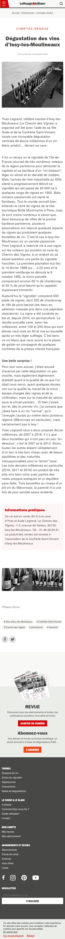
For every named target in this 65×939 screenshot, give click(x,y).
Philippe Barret (11, 607)
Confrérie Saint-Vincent (49, 621)
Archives (6, 858)
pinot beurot (37, 627)
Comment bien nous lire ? (15, 809)
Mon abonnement (11, 836)
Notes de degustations (14, 791)
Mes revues (8, 831)
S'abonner (32, 750)
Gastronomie (9, 782)
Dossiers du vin (10, 773)
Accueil (15, 12)
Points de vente (10, 854)
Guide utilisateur (10, 813)
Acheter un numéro (32, 723)
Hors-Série (7, 863)
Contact (6, 818)
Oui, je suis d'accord (13, 935)
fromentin (53, 627)
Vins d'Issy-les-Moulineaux (19, 621)
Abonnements (9, 849)
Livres (5, 867)
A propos (6, 804)
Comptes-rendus (45, 12)
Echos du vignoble (12, 777)
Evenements (8, 786)
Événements (28, 12)
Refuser (30, 935)
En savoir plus (10, 931)
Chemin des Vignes (15, 627)
